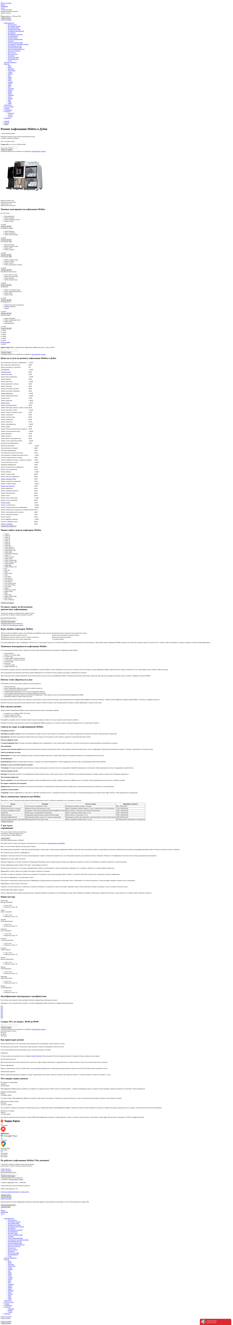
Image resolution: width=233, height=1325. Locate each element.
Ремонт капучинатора (8, 486)
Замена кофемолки (7, 393)
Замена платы (5, 403)
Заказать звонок (5, 18)
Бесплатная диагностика (8, 1205)
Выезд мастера (5, 1207)
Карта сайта (25, 1192)
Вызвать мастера (6, 226)
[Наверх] (1, 1209)
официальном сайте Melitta (56, 843)
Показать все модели (7, 603)
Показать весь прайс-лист (8, 526)
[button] (10, 83)
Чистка (6, 308)
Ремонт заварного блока (8, 479)
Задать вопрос (5, 838)
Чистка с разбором (6, 524)
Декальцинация (6, 372)
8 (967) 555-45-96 (36, 1056)
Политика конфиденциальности (11, 1192)
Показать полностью (7, 821)
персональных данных (39, 151)
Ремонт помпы (5, 502)
